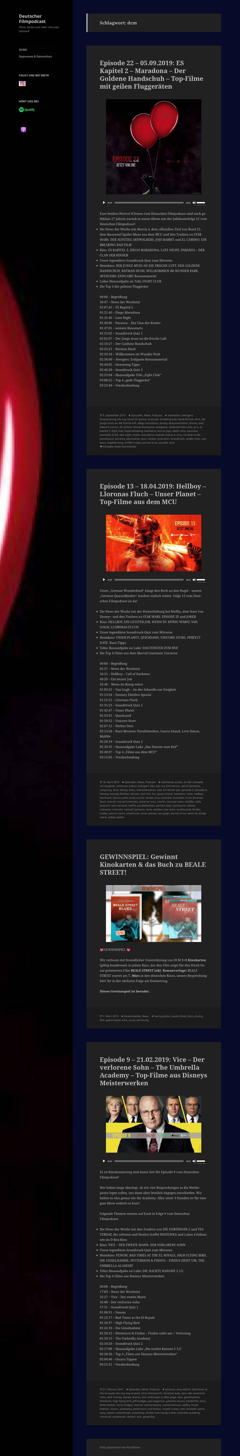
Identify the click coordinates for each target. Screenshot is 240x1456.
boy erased (133, 1393)
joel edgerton (156, 1401)
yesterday (149, 1416)
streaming (138, 1413)
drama (193, 423)
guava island (165, 794)
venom (131, 1416)
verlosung (142, 1020)
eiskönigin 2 (154, 1397)
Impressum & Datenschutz (35, 56)
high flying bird (122, 1401)
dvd (201, 423)
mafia (136, 435)
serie (149, 809)
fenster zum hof (141, 794)
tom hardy (161, 1413)
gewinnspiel (113, 1020)
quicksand (179, 805)
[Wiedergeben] (104, 202)
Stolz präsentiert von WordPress (120, 1447)
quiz (143, 438)
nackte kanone (171, 1405)
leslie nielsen (107, 1405)
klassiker (192, 431)
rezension (163, 438)
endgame (162, 427)
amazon (170, 1389)
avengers (187, 415)
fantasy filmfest (119, 794)
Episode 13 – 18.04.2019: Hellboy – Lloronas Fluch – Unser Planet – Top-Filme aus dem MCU (153, 494)
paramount (107, 438)
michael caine (175, 801)
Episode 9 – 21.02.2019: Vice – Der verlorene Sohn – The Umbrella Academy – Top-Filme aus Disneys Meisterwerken (153, 1071)
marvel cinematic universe (133, 801)
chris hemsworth (151, 1393)
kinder (149, 797)
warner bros (149, 442)
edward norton (109, 427)
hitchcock (106, 797)
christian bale (171, 1393)
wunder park (167, 442)
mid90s (189, 801)
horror (161, 431)
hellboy (198, 794)
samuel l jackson (134, 809)
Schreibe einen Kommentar (119, 446)
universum (132, 813)
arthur (132, 786)
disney (163, 423)
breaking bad (168, 419)
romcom (117, 809)
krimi (188, 797)
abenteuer (167, 782)
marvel (159, 435)
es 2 (195, 427)
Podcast (157, 415)
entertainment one (180, 427)
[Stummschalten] (194, 202)
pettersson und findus (147, 1409)
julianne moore (175, 1401)
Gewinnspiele (132, 1016)
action (179, 782)
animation (174, 415)
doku (132, 790)
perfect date (163, 805)
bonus (143, 419)
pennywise (133, 438)
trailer (137, 442)
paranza (120, 438)
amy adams (183, 1389)
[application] (154, 202)
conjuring (106, 790)
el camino (126, 427)
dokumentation (178, 423)
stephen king (115, 442)
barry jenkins (162, 1016)
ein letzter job (171, 790)
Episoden (137, 415)
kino (183, 431)
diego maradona (148, 423)
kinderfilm (192, 1401)
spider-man (193, 438)
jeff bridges (140, 1401)
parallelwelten (146, 805)
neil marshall (119, 805)
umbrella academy (188, 1413)
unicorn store (116, 813)
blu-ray (122, 419)
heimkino (150, 431)
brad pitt (153, 419)
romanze (105, 809)
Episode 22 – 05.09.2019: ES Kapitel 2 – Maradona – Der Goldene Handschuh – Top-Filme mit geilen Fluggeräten (151, 74)
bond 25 (132, 419)
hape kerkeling (134, 431)
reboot (191, 805)
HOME (23, 50)
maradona (147, 435)
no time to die (191, 435)
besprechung (108, 419)
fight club (117, 431)
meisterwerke (152, 1405)
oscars (114, 1409)
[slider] (201, 202)
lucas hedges (125, 1405)
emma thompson (143, 427)
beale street (179, 1016)
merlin (161, 801)
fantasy (104, 794)
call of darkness (190, 786)
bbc (152, 786)
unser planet (148, 813)
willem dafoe (116, 817)
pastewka (126, 1409)
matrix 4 (170, 435)
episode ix (200, 790)
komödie (105, 435)
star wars (169, 809)
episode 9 (187, 790)
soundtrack (177, 438)
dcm (197, 419)
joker (125, 797)
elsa (180, 1397)
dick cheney (114, 1397)
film (102, 1020)
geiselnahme (192, 1397)
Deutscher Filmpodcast (32, 18)
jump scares (136, 797)
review (152, 438)
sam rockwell (188, 1409)
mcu (179, 435)
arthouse (122, 786)
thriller (128, 442)
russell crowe (170, 1409)
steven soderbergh (118, 1413)
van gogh (163, 813)
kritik (115, 435)
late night (125, 435)
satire (200, 1409)
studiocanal (183, 809)
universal (105, 1416)
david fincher (185, 419)
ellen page (170, 1397)
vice (139, 1416)
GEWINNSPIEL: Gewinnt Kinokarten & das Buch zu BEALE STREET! (153, 864)
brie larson (172, 786)
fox (154, 794)
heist (190, 794)
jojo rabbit (172, 431)
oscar (132, 1020)
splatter (157, 809)
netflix (132, 805)
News (147, 415)
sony (102, 1413)
